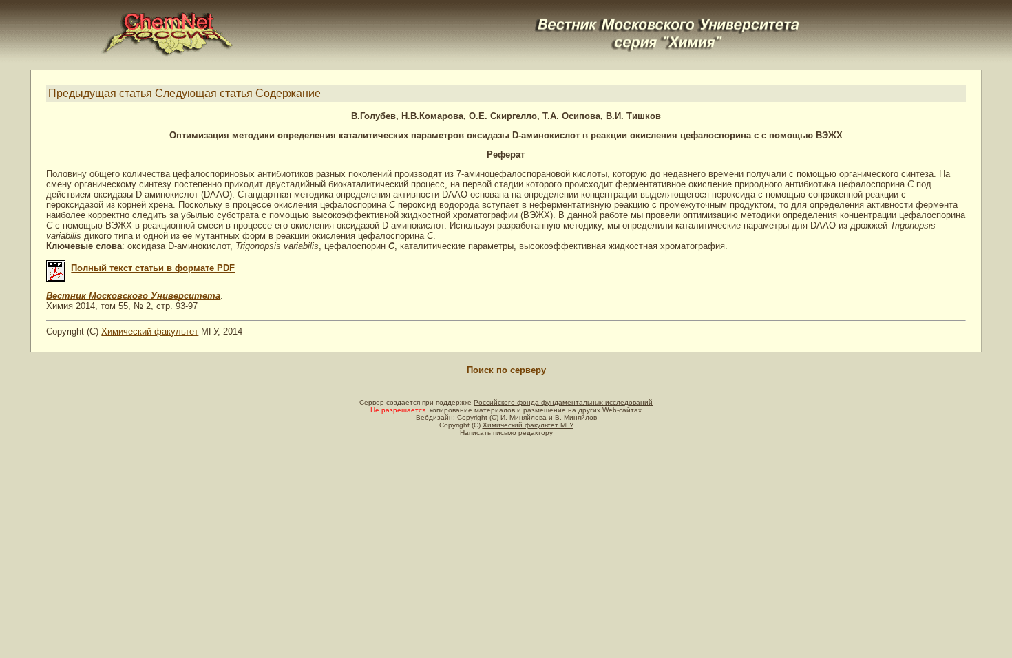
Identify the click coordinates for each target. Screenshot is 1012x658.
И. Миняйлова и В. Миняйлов (548, 417)
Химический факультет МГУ (528, 425)
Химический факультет (149, 331)
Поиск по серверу (506, 370)
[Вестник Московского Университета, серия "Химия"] (667, 18)
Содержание (288, 93)
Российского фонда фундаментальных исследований (563, 402)
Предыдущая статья (100, 93)
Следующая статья (204, 93)
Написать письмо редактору (506, 432)
